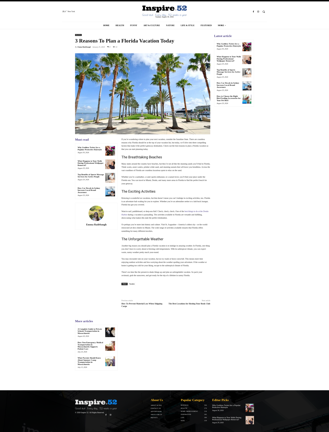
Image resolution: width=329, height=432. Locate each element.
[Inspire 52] (164, 11)
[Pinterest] (201, 46)
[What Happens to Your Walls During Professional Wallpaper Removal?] (110, 164)
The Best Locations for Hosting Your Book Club (189, 304)
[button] (264, 12)
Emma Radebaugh (84, 47)
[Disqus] (165, 351)
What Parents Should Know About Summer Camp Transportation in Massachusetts (89, 361)
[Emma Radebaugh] (96, 213)
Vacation (132, 284)
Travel (78, 35)
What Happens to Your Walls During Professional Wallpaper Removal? (91, 163)
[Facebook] (253, 11)
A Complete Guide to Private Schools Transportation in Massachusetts (90, 331)
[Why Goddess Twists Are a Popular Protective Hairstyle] (110, 151)
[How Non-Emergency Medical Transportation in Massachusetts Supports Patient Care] (110, 346)
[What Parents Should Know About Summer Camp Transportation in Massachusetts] (110, 361)
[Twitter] (195, 46)
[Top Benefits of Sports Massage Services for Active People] (110, 178)
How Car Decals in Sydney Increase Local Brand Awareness (89, 190)
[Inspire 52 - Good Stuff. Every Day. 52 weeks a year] (96, 404)
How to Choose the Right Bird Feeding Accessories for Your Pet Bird (229, 98)
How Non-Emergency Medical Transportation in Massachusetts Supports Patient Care (90, 345)
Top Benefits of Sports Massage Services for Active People (91, 175)
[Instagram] (258, 11)
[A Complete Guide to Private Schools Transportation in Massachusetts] (110, 332)
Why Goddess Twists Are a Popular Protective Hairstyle (90, 148)
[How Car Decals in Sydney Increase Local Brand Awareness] (110, 191)
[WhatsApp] (207, 46)
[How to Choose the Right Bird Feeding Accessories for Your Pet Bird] (246, 99)
